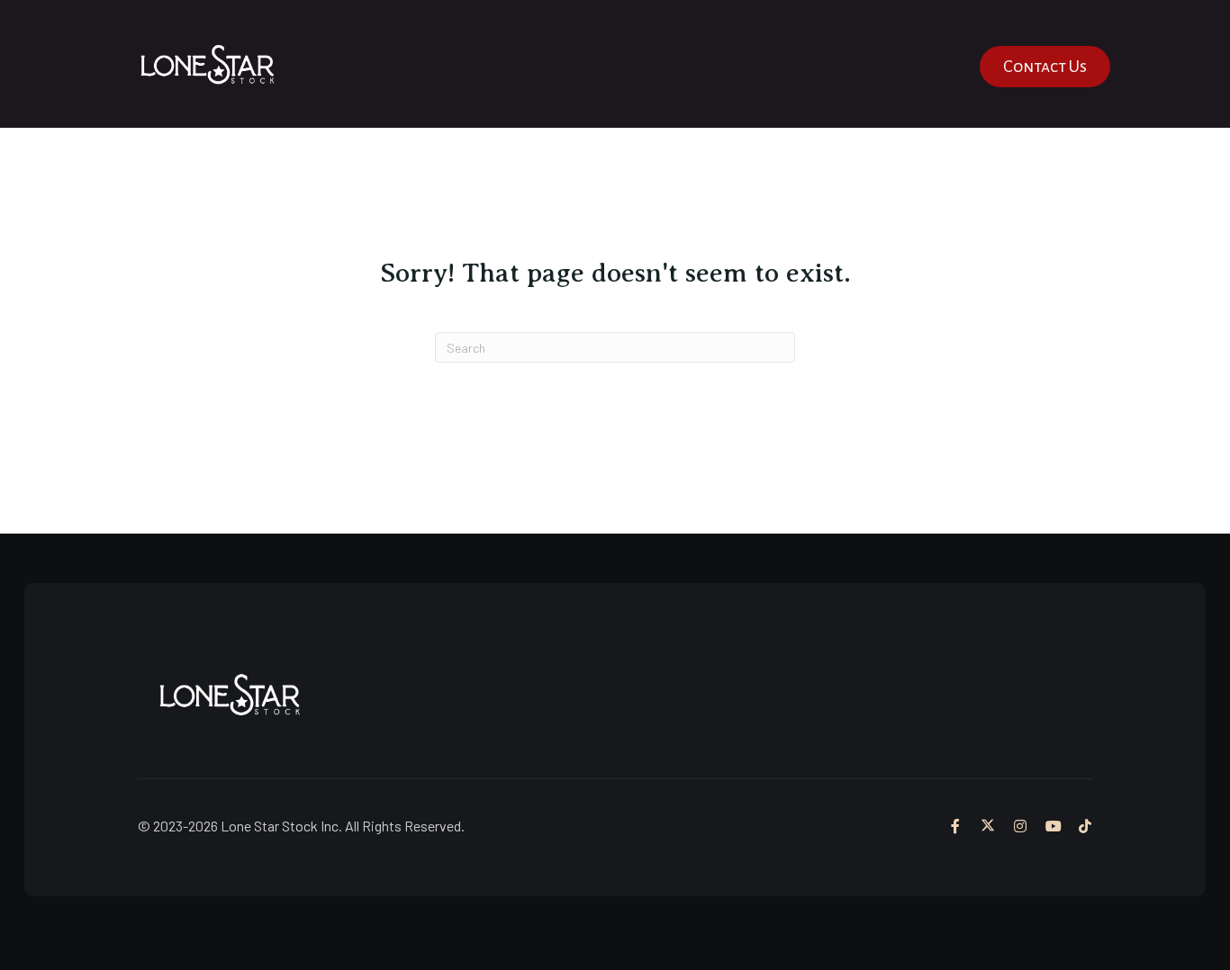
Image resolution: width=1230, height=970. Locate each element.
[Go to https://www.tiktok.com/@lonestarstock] (1085, 825)
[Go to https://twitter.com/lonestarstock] (988, 825)
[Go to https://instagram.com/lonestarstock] (1020, 825)
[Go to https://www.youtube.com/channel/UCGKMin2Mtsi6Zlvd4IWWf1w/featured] (1052, 825)
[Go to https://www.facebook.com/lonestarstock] (955, 825)
